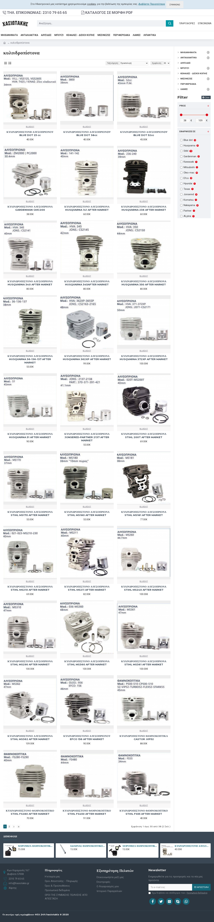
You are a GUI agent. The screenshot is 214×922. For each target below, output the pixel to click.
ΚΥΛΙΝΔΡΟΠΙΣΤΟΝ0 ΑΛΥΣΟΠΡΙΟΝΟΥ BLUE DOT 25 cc (30, 133)
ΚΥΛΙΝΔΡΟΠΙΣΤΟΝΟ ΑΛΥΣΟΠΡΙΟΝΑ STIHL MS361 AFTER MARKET (143, 663)
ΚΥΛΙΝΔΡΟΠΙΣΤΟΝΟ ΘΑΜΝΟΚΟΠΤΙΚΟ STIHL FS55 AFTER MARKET (144, 812)
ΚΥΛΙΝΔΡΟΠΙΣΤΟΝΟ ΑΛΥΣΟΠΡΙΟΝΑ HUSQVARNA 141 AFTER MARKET (87, 208)
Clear (207, 97)
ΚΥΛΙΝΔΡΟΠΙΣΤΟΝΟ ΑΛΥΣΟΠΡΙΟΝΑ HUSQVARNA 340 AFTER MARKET (30, 283)
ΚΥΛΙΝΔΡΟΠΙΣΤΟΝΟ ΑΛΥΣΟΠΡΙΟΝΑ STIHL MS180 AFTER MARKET (87, 513)
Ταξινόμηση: (113, 63)
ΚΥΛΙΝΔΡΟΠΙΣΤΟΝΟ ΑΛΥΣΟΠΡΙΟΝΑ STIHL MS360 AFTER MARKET (87, 663)
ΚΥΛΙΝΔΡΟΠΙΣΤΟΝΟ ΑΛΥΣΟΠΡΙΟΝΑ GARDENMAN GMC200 (30, 208)
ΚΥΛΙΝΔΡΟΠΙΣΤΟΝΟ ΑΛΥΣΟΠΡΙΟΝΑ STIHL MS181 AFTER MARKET (143, 513)
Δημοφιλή (10, 836)
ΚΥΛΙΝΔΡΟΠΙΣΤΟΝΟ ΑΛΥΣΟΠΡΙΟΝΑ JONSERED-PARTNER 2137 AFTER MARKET (87, 437)
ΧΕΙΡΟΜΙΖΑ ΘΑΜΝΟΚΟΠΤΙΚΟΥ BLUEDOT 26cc (139, 845)
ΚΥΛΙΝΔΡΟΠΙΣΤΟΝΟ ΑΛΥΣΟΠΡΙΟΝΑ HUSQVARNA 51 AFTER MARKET (30, 435)
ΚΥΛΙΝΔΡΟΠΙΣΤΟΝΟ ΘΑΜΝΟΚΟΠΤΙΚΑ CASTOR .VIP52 (144, 737)
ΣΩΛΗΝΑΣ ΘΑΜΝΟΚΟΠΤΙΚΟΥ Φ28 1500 (87, 845)
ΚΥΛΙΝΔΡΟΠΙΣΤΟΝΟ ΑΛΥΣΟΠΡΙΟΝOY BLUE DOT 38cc (87, 133)
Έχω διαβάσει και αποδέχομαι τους (179, 893)
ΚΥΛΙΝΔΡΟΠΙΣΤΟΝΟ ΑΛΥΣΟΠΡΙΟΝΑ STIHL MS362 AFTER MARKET (30, 737)
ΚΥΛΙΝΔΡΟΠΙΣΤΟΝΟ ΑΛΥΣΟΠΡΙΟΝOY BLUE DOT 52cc (143, 133)
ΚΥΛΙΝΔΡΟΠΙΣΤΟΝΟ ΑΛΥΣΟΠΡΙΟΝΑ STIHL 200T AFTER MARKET (143, 435)
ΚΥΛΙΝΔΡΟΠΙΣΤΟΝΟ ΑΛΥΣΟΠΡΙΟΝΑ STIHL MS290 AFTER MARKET (30, 663)
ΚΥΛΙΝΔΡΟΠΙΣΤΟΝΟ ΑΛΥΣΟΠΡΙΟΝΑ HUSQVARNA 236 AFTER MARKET (143, 208)
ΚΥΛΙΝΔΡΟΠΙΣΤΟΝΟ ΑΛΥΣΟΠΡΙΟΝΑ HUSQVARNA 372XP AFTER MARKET (144, 357)
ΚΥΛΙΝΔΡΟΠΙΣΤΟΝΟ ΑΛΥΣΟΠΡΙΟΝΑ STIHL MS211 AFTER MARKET (87, 588)
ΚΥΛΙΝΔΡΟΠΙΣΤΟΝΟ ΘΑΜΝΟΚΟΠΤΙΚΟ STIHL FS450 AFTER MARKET (87, 812)
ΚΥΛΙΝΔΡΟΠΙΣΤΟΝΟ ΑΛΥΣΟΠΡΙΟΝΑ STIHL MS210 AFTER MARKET (30, 588)
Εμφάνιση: (157, 63)
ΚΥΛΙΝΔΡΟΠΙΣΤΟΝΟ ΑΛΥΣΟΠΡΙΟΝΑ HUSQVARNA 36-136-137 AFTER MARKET (30, 359)
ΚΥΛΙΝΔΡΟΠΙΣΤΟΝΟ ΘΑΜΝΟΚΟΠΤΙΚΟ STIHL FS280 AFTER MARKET (30, 812)
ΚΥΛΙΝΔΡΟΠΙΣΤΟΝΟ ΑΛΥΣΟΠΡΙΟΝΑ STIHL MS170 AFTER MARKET (30, 513)
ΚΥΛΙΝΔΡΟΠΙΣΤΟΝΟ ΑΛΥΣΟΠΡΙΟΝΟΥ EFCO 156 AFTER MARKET (87, 737)
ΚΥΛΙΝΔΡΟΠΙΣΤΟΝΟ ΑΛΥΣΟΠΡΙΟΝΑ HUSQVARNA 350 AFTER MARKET (143, 283)
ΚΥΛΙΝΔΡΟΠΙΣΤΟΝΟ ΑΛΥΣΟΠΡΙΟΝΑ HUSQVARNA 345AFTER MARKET (87, 283)
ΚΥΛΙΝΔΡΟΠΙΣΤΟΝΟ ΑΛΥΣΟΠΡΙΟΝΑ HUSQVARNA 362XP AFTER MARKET (87, 357)
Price (182, 105)
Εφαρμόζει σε (187, 131)
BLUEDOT (30, 127)
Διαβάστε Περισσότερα (151, 4)
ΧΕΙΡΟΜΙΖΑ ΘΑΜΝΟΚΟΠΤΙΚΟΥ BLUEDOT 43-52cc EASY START (35, 845)
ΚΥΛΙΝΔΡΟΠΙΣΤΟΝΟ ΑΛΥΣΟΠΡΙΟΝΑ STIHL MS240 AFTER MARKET (143, 588)
